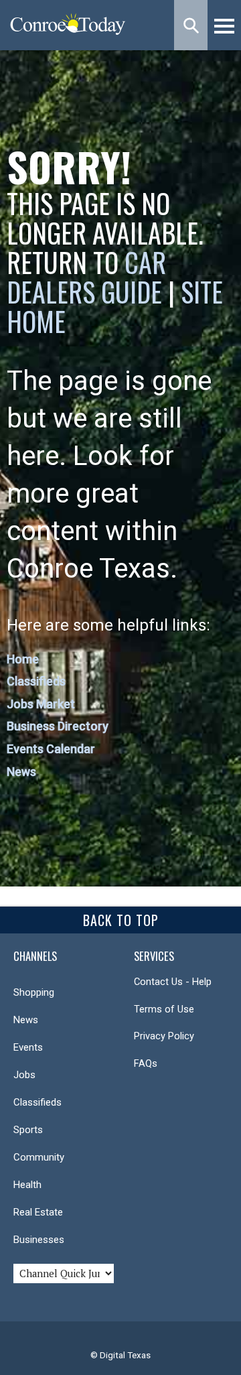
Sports (28, 1130)
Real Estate (38, 1212)
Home (23, 659)
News (21, 772)
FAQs (145, 1063)
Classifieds (36, 681)
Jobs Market (41, 704)
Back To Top (121, 920)
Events (28, 1047)
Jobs (24, 1075)
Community (38, 1157)
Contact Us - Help (173, 982)
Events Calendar (51, 749)
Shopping (33, 992)
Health (27, 1185)
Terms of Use (164, 1009)
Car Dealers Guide (86, 277)
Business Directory (57, 726)
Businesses (38, 1240)
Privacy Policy (164, 1036)
